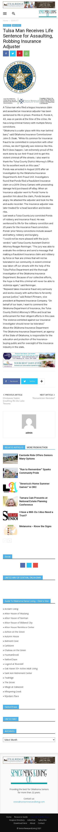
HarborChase (11, 659)
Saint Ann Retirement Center (18, 673)
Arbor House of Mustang (17, 613)
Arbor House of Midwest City (18, 622)
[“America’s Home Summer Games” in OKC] (10, 487)
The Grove (10, 682)
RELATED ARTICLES (14, 447)
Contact (41, 823)
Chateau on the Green (15, 650)
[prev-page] (5, 541)
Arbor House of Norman (16, 618)
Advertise (31, 820)
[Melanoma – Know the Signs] (10, 530)
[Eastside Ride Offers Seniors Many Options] (10, 459)
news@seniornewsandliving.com (29, 801)
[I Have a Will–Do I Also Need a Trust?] (10, 515)
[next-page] (9, 541)
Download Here (20, 823)
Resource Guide (21, 817)
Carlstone (9, 645)
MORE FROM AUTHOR (37, 447)
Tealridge (9, 677)
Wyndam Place (12, 696)
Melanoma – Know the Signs (35, 526)
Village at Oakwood (14, 687)
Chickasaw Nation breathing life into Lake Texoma (13, 401)
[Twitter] (13, 53)
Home (5, 20)
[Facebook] (6, 53)
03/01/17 (14, 20)
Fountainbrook (12, 654)
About (32, 823)
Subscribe (42, 820)
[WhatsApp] (26, 53)
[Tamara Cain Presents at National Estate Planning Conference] (10, 501)
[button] (5, 14)
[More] (42, 381)
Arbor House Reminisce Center (19, 627)
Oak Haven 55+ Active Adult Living (20, 668)
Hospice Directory (17, 820)
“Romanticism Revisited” (43, 398)
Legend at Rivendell (14, 664)
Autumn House (12, 636)
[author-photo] (29, 428)
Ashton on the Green (15, 631)
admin (29, 432)
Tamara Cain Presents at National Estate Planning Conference (33, 501)
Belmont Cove (11, 641)
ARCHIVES (16, 25)
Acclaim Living (11, 608)
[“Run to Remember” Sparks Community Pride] (10, 473)
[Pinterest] (20, 53)
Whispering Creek (13, 691)
